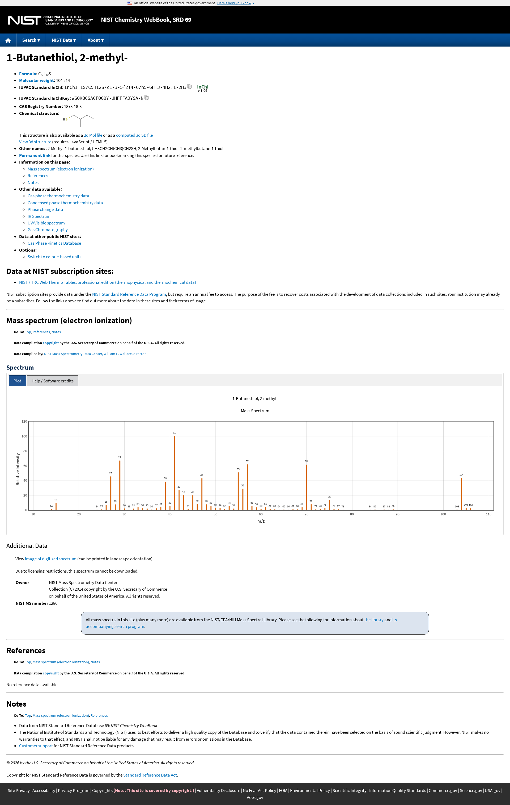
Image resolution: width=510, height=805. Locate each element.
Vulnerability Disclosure (218, 790)
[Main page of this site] (8, 40)
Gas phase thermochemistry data (58, 196)
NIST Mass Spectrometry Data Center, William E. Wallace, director (95, 353)
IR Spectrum (39, 216)
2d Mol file (93, 135)
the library (374, 620)
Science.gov (471, 790)
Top (28, 331)
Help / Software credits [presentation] (53, 381)
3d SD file (144, 135)
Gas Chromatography (48, 229)
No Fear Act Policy (259, 790)
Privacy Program (74, 790)
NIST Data (62, 40)
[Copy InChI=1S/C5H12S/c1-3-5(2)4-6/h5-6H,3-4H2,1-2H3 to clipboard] (189, 88)
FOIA (283, 790)
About (94, 40)
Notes (33, 182)
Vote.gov (255, 797)
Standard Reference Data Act (150, 775)
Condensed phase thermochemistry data (65, 203)
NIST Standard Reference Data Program (129, 294)
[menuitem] (8, 40)
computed (125, 135)
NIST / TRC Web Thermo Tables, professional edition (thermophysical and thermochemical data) (107, 282)
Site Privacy (19, 790)
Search (29, 40)
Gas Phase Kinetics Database (54, 243)
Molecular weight (36, 80)
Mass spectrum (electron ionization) (61, 169)
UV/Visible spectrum (46, 223)
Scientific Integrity (350, 790)
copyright (51, 342)
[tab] (17, 380)
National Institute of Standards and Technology (50, 20)
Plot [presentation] (17, 381)
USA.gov (492, 790)
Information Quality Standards (397, 790)
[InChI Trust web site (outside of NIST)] (202, 91)
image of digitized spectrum (50, 559)
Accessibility (43, 790)
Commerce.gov (443, 790)
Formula (27, 74)
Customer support (36, 746)
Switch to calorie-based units (54, 257)
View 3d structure (35, 142)
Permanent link (34, 155)
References (38, 175)
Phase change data (45, 209)
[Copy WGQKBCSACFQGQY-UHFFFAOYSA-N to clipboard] (146, 99)
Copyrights (102, 790)
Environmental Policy (310, 790)
